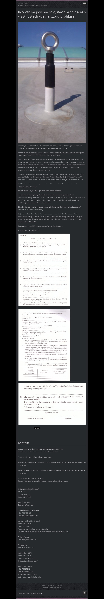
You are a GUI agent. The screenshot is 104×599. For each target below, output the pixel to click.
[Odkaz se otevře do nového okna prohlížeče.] (52, 82)
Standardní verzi (37, 593)
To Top (85, 593)
